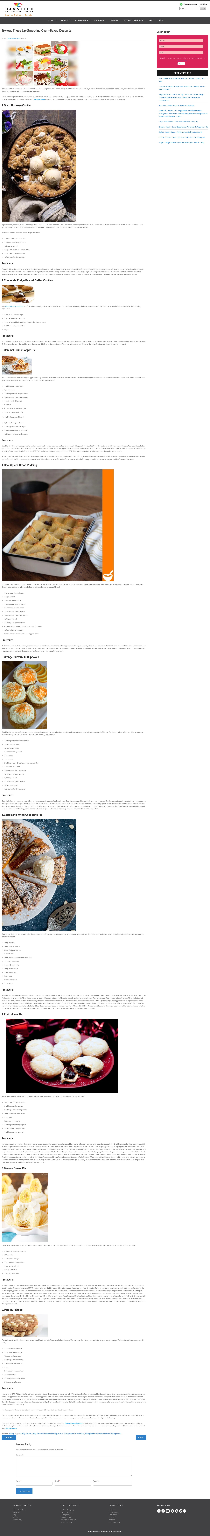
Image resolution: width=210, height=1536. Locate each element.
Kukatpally (112, 1517)
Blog (161, 20)
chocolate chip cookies (14, 306)
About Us (50, 20)
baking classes (26, 1434)
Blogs (15, 1515)
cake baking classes (114, 1434)
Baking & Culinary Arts (68, 1520)
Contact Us (16, 1512)
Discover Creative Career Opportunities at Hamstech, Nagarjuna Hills (183, 127)
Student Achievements (133, 20)
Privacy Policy (17, 1520)
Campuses (114, 20)
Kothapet (112, 1520)
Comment (19, 1455)
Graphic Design (66, 1517)
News (151, 20)
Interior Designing (67, 1512)
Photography (65, 1515)
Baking (11, 1434)
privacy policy (182, 61)
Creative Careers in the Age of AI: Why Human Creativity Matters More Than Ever (182, 87)
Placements (99, 20)
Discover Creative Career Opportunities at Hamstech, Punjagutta (182, 137)
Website (96, 1481)
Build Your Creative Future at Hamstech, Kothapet (176, 105)
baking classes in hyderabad (42, 1434)
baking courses (57, 1434)
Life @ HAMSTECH (19, 1510)
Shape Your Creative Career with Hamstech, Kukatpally (178, 122)
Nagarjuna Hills (114, 1522)
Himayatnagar (114, 1512)
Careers (15, 1517)
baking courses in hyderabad (74, 1434)
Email (57, 1481)
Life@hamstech (81, 20)
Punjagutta (112, 1510)
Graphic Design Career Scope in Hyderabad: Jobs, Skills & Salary (181, 142)
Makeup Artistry (66, 1522)
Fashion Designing (67, 1510)
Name (18, 1481)
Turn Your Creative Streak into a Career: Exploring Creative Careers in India (183, 79)
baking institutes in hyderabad (96, 1434)
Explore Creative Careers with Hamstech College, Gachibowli (180, 132)
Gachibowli (113, 1515)
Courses (64, 20)
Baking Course (39, 99)
